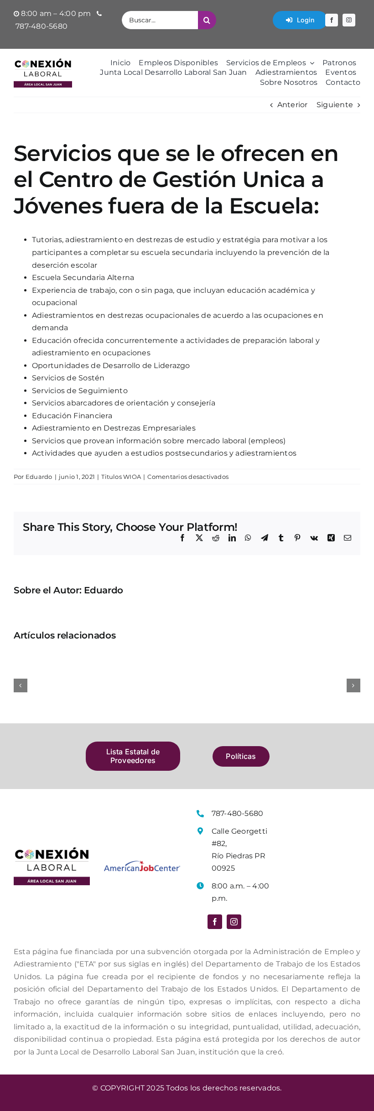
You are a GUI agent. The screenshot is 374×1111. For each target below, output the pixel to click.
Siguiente (335, 104)
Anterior (292, 104)
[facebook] (331, 20)
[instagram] (349, 20)
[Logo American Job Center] (142, 864)
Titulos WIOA (121, 476)
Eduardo (39, 476)
